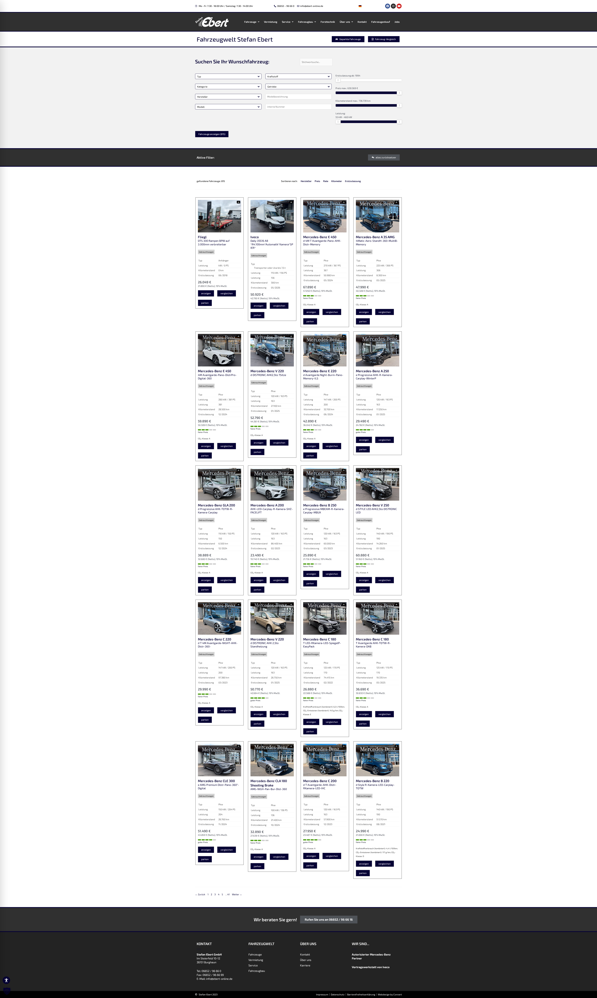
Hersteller (306, 181)
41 (228, 894)
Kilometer (336, 181)
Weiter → (237, 894)
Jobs (397, 21)
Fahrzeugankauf (380, 21)
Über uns (345, 21)
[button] (258, 76)
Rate (325, 181)
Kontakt (362, 21)
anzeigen (206, 293)
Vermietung (270, 21)
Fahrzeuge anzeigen (211, 134)
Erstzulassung (353, 181)
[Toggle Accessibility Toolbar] (6, 980)
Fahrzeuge (250, 21)
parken (205, 302)
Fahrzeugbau (305, 21)
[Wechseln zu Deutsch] (360, 6)
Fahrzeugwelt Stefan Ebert (235, 39)
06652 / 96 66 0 (211, 971)
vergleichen (226, 293)
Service (286, 21)
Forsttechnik (328, 21)
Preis (317, 181)
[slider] (338, 80)
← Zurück (200, 894)
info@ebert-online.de (219, 978)
